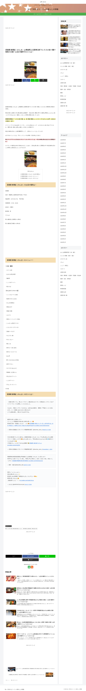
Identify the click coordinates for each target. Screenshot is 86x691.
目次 (29, 171)
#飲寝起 (26, 460)
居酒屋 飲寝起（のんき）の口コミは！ (30, 178)
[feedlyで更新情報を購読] (29, 567)
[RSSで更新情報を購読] (32, 567)
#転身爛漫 (31, 423)
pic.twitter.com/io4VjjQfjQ (13, 445)
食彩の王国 (35, 528)
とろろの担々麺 (9, 528)
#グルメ (40, 443)
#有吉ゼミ (11, 425)
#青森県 (31, 443)
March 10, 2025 (47, 429)
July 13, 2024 (28, 484)
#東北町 (36, 443)
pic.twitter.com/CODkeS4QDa (41, 425)
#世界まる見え (18, 425)
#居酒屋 (14, 460)
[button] (43, 80)
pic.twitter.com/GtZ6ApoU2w (36, 460)
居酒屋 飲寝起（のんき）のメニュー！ (30, 176)
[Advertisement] (30, 22)
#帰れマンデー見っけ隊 (41, 423)
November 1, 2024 (47, 449)
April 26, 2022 (27, 464)
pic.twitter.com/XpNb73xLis (27, 480)
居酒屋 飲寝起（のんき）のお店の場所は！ (31, 174)
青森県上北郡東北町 (27, 528)
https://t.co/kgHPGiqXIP (28, 425)
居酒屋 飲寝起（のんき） (18, 528)
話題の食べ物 (9, 526)
